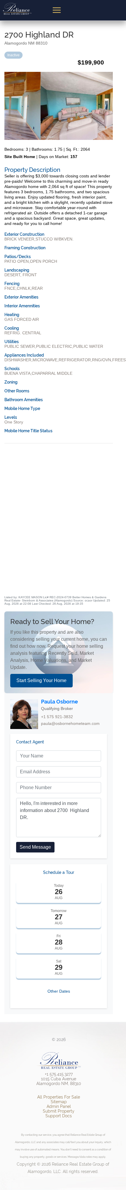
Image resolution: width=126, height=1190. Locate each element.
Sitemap (59, 1101)
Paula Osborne (59, 702)
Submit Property (58, 1111)
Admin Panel (59, 1106)
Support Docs (58, 1115)
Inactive (13, 55)
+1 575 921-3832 (57, 716)
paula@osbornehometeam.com (70, 723)
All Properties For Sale (58, 1097)
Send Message (35, 847)
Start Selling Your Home (41, 680)
